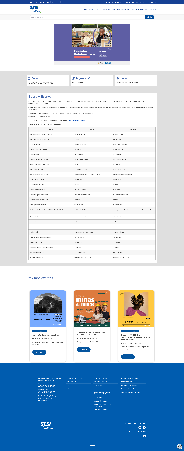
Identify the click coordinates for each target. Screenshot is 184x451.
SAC (68, 385)
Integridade (98, 397)
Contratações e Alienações (130, 389)
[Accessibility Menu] (179, 446)
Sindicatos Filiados (100, 410)
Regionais (118, 2)
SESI (48, 2)
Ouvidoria (97, 389)
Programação (88, 9)
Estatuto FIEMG (99, 385)
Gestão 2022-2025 (100, 378)
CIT (63, 2)
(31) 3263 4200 (46, 392)
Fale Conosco (152, 2)
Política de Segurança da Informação (102, 405)
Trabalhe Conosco (100, 382)
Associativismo (129, 2)
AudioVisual (125, 9)
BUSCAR (149, 17)
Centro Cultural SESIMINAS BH (40, 331)
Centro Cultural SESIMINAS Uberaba (129, 331)
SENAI (53, 2)
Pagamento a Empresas (129, 385)
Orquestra (116, 9)
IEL (58, 2)
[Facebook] (139, 427)
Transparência (140, 2)
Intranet (70, 389)
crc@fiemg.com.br (45, 400)
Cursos (97, 9)
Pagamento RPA (127, 382)
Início (30, 2)
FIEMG (36, 2)
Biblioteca (106, 9)
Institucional (109, 2)
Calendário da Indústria (129, 378)
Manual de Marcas (100, 401)
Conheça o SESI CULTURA (76, 378)
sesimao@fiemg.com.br (77, 120)
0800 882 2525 (46, 386)
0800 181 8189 (46, 380)
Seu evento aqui (138, 9)
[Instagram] (144, 427)
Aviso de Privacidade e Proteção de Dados (102, 393)
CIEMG (42, 2)
